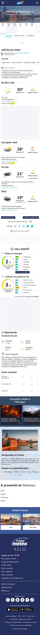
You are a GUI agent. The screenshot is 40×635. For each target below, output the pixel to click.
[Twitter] (13, 600)
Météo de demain (8, 217)
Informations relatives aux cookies (21, 619)
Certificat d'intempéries (10, 562)
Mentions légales (11, 616)
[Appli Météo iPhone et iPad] (13, 609)
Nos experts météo (8, 558)
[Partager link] (15, 226)
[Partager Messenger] (28, 226)
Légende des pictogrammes (12, 578)
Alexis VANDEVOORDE (22, 53)
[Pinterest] (27, 600)
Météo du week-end (30, 217)
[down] (20, 475)
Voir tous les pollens (22, 272)
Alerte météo (6, 565)
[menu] (3, 2)
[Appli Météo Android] (27, 609)
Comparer (30, 35)
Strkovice (31, 7)
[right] (38, 27)
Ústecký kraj (24, 7)
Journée (9, 35)
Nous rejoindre (7, 571)
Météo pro (5, 591)
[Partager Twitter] (23, 226)
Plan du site (30, 616)
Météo (2, 7)
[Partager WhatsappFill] (32, 226)
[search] (37, 2)
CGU (19, 616)
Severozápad (18, 7)
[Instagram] (22, 600)
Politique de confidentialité (13, 622)
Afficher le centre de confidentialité (20, 625)
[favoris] (32, 11)
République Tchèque (9, 7)
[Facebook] (8, 600)
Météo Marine (6, 587)
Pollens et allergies (13, 253)
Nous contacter (7, 575)
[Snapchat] (18, 600)
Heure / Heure (19, 35)
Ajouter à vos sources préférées (21, 231)
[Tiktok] (32, 600)
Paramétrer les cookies (30, 622)
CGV (23, 616)
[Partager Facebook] (19, 226)
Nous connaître (7, 568)
